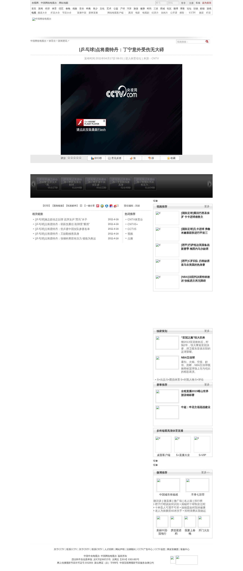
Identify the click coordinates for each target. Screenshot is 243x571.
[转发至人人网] (106, 205)
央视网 (35, 3)
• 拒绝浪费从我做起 (194, 510)
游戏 (209, 8)
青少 (95, 8)
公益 (116, 8)
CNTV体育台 (135, 219)
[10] (80, 158)
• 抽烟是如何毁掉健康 (192, 507)
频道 (201, 12)
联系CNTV (97, 549)
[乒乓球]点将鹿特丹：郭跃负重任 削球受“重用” (62, 224)
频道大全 (42, 12)
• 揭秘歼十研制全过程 (192, 504)
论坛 (189, 8)
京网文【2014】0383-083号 (125, 559)
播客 (182, 12)
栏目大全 (55, 12)
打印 (46, 205)
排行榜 (98, 158)
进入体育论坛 (133, 58)
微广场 (178, 500)
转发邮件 (72, 205)
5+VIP (202, 455)
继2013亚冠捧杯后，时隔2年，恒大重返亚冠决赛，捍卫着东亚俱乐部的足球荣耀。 (195, 346)
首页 (34, 8)
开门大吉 (204, 530)
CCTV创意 (160, 549)
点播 (130, 238)
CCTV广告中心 (145, 549)
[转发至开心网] (97, 205)
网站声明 (120, 549)
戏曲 (75, 8)
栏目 (208, 12)
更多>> (205, 472)
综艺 (61, 8)
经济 (47, 8)
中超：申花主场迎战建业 (195, 407)
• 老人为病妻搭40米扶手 (167, 510)
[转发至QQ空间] (102, 205)
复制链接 (58, 205)
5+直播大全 (183, 455)
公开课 (173, 12)
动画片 (164, 12)
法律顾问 (131, 549)
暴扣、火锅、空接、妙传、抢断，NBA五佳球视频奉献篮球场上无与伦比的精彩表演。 (195, 366)
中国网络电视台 (49, 3)
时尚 (149, 8)
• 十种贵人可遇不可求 (166, 507)
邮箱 (202, 8)
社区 (169, 8)
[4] (71, 158)
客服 (198, 3)
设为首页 (206, 3)
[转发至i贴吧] (110, 205)
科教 (88, 8)
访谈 (195, 8)
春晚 (68, 8)
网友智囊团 (172, 549)
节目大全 (66, 12)
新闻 (40, 8)
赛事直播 (93, 12)
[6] (74, 158)
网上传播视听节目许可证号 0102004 (75, 562)
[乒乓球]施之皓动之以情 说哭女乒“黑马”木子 (61, 219)
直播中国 (81, 12)
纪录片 (155, 12)
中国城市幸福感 (168, 494)
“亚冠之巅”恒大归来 (193, 337)
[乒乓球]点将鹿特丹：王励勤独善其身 (57, 233)
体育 (54, 8)
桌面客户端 (163, 455)
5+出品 (161, 379)
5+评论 (199, 379)
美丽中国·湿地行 (162, 532)
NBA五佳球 (188, 357)
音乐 (81, 8)
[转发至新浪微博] (115, 205)
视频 (130, 233)
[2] (68, 158)
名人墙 (188, 500)
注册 (191, 3)
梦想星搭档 (176, 532)
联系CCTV (71, 549)
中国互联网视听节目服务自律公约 (137, 562)
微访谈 (157, 500)
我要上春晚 (190, 532)
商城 (162, 8)
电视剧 (145, 12)
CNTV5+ (133, 224)
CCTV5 (132, 228)
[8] (77, 158)
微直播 (168, 500)
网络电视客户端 (115, 12)
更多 (207, 206)
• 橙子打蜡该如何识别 (166, 504)
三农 (156, 8)
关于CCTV (59, 549)
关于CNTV (84, 549)
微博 (176, 8)
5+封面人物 (187, 379)
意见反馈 (116, 158)
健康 (142, 8)
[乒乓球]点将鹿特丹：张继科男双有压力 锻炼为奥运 (65, 238)
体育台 (52, 41)
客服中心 (184, 549)
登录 (183, 3)
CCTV (192, 12)
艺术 (109, 8)
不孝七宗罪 (197, 494)
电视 (34, 12)
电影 (137, 12)
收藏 (172, 158)
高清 (130, 12)
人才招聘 (109, 549)
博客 (182, 8)
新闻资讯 (62, 41)
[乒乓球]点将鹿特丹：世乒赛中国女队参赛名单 (62, 228)
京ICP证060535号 (102, 559)
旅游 (136, 8)
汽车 (129, 8)
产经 (122, 8)
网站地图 (63, 3)
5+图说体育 (173, 379)
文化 (102, 8)
